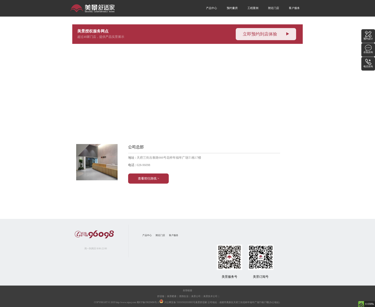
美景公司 (196, 296)
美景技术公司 (210, 296)
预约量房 (232, 8)
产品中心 (211, 8)
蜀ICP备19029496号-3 (148, 302)
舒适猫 (160, 296)
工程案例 (252, 8)
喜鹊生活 (183, 296)
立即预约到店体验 (260, 34)
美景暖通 (171, 296)
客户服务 (294, 8)
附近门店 (273, 8)
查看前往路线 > (148, 178)
